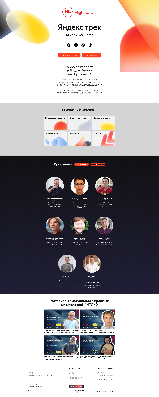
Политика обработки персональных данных (106, 375)
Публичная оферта (101, 372)
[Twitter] (81, 378)
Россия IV (71, 373)
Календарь (71, 372)
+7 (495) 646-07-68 (32, 372)
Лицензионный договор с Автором (105, 379)
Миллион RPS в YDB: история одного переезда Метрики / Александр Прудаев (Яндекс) (61, 331)
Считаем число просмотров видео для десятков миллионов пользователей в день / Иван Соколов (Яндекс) (61, 357)
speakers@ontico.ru (32, 391)
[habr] (84, 378)
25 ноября (98, 164)
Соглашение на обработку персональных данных (108, 373)
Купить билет (91, 55)
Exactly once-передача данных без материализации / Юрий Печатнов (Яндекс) (97, 331)
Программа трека (69, 55)
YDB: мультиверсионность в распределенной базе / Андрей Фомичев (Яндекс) (97, 357)
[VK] (76, 378)
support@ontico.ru (47, 379)
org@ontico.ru (38, 384)
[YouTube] (78, 378)
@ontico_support (36, 373)
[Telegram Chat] (70, 378)
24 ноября (81, 164)
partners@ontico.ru (38, 386)
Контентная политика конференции (105, 381)
